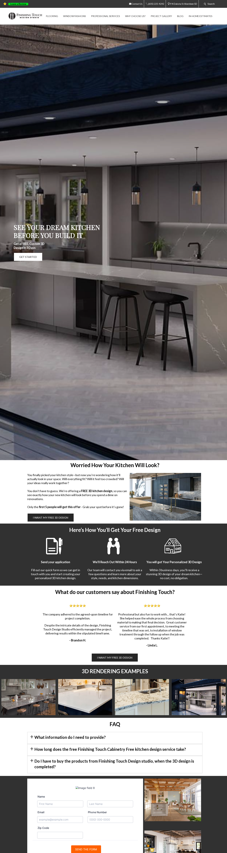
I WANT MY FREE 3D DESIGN (50, 517)
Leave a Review (18, 4)
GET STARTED (28, 256)
